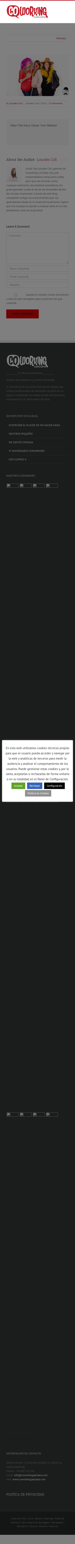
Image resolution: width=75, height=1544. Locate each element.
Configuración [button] (54, 786)
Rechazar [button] (35, 786)
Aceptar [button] (18, 786)
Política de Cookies (38, 793)
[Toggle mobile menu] (67, 8)
